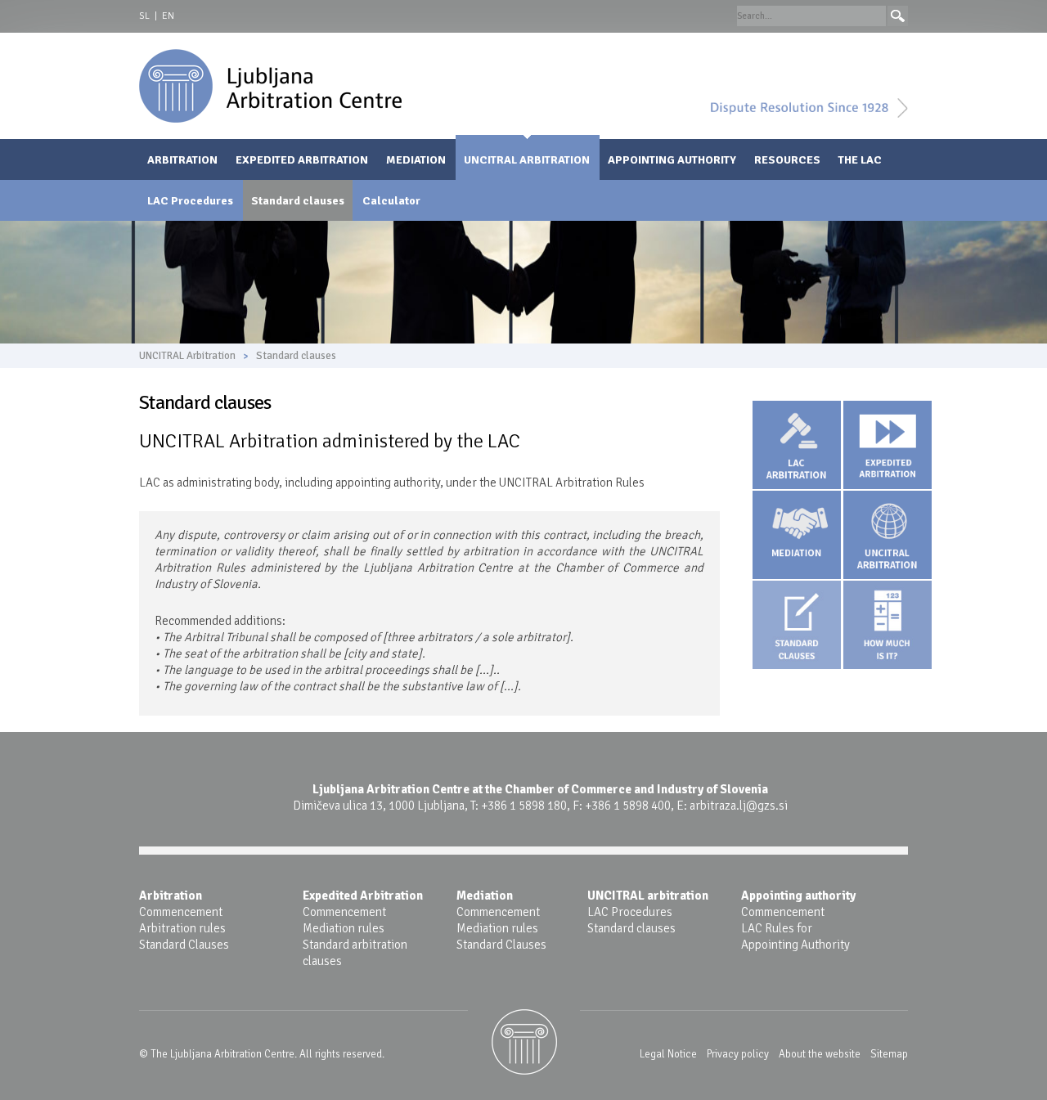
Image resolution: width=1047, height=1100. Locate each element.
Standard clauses (297, 201)
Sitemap (889, 1054)
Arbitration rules (182, 928)
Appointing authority (672, 160)
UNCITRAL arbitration (647, 895)
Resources (787, 160)
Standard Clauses (184, 944)
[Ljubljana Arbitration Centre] (270, 85)
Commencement (180, 912)
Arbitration (182, 160)
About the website (820, 1054)
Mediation (416, 160)
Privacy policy (738, 1054)
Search (897, 16)
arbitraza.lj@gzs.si (739, 805)
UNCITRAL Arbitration (527, 160)
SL (144, 16)
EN (168, 16)
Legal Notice (668, 1054)
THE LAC (860, 160)
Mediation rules (343, 928)
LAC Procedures (190, 201)
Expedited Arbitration (302, 160)
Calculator (391, 201)
